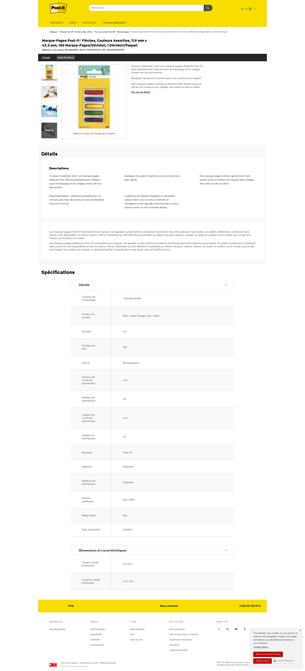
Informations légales (69, 663)
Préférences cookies (107, 663)
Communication (97, 629)
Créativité (94, 639)
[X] (219, 629)
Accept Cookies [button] (262, 661)
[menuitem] (46, 57)
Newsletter (174, 645)
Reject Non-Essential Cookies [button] (268, 654)
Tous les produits (57, 629)
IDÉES (73, 23)
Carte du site (136, 639)
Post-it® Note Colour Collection (183, 634)
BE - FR (244, 9)
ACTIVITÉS (89, 23)
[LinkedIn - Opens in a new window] (227, 629)
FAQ (71, 606)
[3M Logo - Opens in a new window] (58, 7)
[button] (283, 661)
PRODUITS (56, 23)
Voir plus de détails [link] (140, 92)
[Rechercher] (208, 8)
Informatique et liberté (88, 663)
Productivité (96, 634)
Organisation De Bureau (180, 639)
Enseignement (97, 645)
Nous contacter (169, 606)
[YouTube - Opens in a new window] (236, 629)
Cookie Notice (261, 647)
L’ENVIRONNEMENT (114, 23)
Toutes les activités (178, 650)
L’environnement (177, 629)
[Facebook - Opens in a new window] (244, 629)
